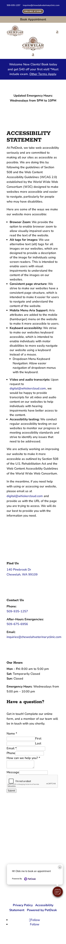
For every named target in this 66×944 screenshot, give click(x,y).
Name (12, 733)
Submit (11, 790)
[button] (58, 892)
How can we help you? (23, 758)
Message (13, 772)
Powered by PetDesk (42, 910)
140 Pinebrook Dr (19, 569)
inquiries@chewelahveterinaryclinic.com (41, 5)
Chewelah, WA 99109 (22, 574)
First (38, 738)
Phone (11, 753)
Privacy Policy (23, 905)
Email (12, 748)
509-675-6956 (17, 624)
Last (38, 743)
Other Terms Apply (42, 74)
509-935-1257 (13, 5)
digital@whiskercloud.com (28, 388)
